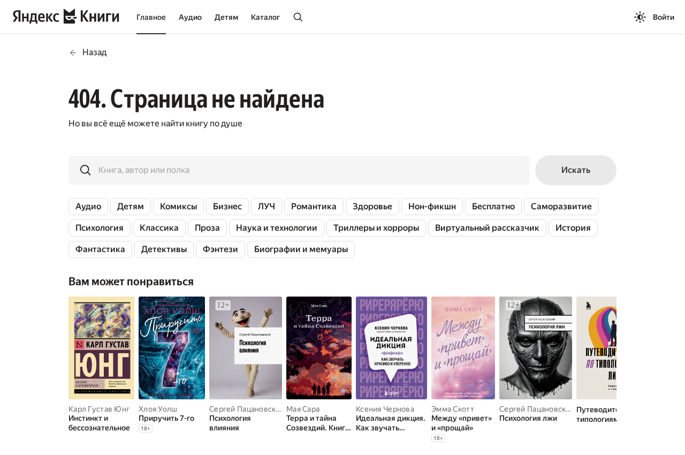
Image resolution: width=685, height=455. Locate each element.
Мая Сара (302, 409)
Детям (226, 17)
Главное (151, 17)
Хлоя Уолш (158, 409)
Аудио (190, 17)
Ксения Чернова (385, 409)
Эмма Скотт (452, 409)
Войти (663, 17)
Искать (575, 170)
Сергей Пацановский (247, 409)
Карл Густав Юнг (99, 409)
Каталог (265, 17)
